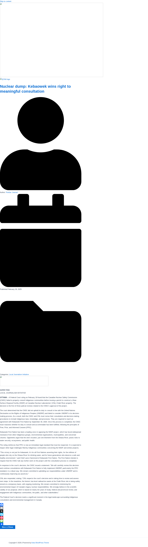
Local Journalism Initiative (19, 374)
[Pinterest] (40, 517)
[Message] (40, 521)
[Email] (40, 508)
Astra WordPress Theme (40, 543)
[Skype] (40, 514)
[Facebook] (40, 504)
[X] (40, 511)
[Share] (40, 524)
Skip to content (5, 1)
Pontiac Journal (12, 192)
